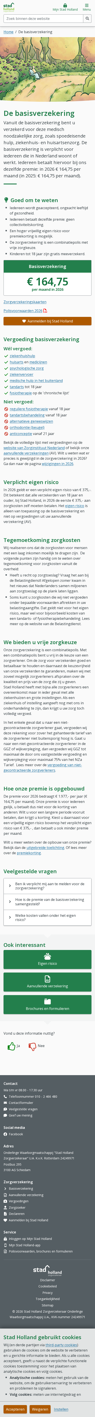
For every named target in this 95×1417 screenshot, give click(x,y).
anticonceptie (21, 433)
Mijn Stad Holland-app (24, 1245)
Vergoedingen (18, 1201)
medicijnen (38, 362)
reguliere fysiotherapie (29, 408)
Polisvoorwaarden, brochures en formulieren (41, 1251)
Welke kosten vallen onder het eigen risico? (45, 917)
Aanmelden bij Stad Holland (50, 321)
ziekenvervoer (21, 374)
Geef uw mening (20, 1115)
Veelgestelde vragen (23, 1109)
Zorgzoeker (17, 1207)
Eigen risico (47, 963)
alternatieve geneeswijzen (31, 421)
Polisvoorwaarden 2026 (25, 310)
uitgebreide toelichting (45, 847)
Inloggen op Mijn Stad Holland (30, 1239)
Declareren (17, 1214)
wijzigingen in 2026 (57, 463)
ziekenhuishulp (22, 355)
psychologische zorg (27, 368)
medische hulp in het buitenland (36, 380)
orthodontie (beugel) (27, 427)
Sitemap (47, 1305)
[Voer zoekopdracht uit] (87, 18)
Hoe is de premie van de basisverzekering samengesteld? (49, 901)
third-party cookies (61, 1344)
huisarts (16, 362)
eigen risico (74, 505)
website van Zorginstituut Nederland (34, 447)
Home (8, 31)
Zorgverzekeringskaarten (25, 301)
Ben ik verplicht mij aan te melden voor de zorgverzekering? (49, 885)
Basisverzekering (21, 1188)
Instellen (61, 1409)
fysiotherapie (21, 393)
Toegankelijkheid (48, 1299)
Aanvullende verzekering (47, 986)
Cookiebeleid (47, 1286)
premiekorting (29, 852)
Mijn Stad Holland (65, 9)
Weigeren (40, 1409)
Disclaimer (47, 1280)
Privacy (47, 1293)
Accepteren (15, 1409)
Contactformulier (21, 1103)
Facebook (16, 1134)
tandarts (17, 386)
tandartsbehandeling (27, 415)
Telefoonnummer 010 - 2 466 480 (33, 1096)
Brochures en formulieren (47, 1008)
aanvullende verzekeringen (26, 453)
